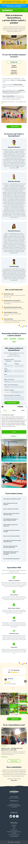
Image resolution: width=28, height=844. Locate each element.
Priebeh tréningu (14, 830)
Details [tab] (14, 410)
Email (5, 374)
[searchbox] (14, 387)
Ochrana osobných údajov (14, 834)
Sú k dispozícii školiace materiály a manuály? (11, 531)
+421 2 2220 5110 (14, 796)
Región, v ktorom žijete (9, 379)
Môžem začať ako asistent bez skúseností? (10, 525)
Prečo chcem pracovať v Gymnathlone (12, 395)
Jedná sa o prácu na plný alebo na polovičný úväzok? (11, 514)
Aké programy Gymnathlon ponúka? (12, 498)
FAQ (14, 828)
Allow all (14, 431)
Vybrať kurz (15, 719)
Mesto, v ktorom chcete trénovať (11, 384)
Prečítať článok (4, 756)
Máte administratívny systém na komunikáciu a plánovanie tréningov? (10, 553)
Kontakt (14, 826)
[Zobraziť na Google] (5, 679)
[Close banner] (26, 406)
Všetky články (14, 761)
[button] (2, 681)
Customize (13, 436)
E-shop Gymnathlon (14, 836)
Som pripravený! (12, 402)
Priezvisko (17, 363)
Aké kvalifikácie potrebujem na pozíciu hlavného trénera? (10, 519)
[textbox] (7, 371)
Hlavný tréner (8, 361)
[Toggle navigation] (25, 10)
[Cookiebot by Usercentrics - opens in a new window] (17, 407)
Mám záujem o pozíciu (9, 359)
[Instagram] (14, 816)
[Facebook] (17, 816)
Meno (5, 363)
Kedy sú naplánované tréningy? (10, 509)
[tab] (14, 62)
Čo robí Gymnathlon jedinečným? (11, 558)
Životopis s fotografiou (9, 390)
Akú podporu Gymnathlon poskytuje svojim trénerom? (12, 541)
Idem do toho (14, 126)
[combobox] (8, 371)
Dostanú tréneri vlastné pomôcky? (11, 536)
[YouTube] (10, 816)
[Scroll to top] (25, 841)
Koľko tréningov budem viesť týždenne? (10, 504)
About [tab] (23, 410)
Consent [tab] (5, 410)
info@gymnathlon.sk (14, 800)
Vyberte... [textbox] (7, 381)
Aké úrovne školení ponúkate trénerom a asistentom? (10, 546)
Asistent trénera (17, 361)
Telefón (5, 369)
